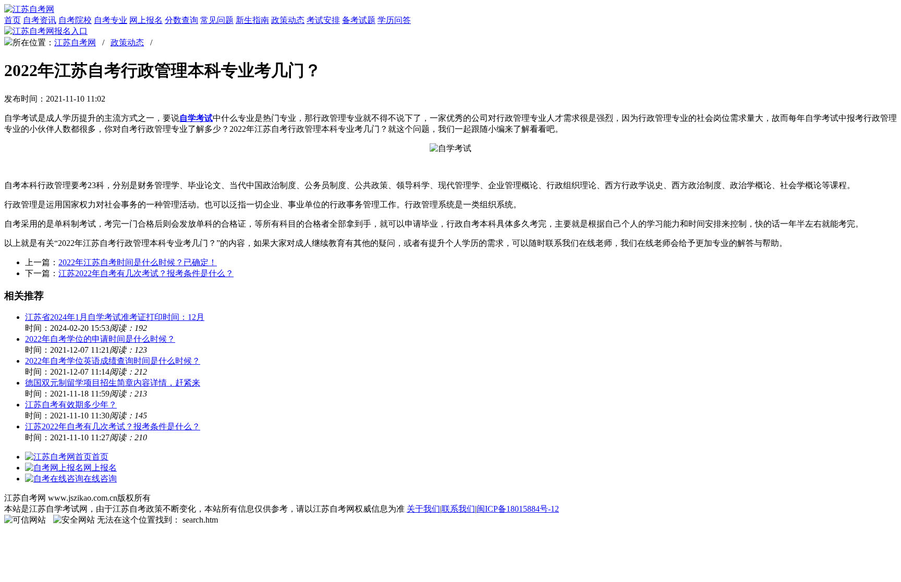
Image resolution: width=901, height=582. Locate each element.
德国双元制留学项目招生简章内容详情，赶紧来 (112, 382)
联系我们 (458, 508)
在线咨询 (100, 478)
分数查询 (181, 20)
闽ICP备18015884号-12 (518, 508)
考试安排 (323, 20)
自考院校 (75, 20)
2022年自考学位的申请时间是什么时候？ (100, 339)
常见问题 (217, 20)
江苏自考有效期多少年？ (71, 404)
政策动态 (288, 20)
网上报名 (146, 20)
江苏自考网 (75, 42)
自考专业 (110, 20)
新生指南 (252, 20)
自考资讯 (39, 20)
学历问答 (394, 20)
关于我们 (423, 508)
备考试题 (358, 20)
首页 (12, 20)
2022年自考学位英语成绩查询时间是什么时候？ (112, 360)
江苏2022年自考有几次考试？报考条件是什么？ (146, 273)
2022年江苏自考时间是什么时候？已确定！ (137, 262)
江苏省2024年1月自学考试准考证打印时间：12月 (114, 317)
